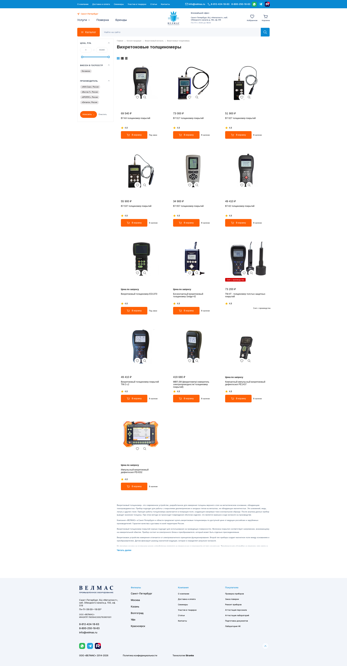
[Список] (122, 58)
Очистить (103, 114)
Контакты (165, 4)
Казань (135, 606)
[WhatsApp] (254, 4)
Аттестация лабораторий (237, 615)
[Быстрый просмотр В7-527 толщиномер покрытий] (249, 97)
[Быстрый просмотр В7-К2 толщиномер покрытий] (249, 185)
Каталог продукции (134, 41)
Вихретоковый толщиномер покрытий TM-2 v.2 (140, 383)
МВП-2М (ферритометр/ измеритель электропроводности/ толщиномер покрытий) (191, 384)
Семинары (119, 4)
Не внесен (86, 71)
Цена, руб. (86, 43)
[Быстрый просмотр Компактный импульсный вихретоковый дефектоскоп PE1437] (249, 361)
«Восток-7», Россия (90, 92)
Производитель (89, 81)
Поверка (102, 20)
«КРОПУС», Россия (90, 97)
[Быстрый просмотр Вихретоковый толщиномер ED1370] (145, 273)
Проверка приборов (234, 593)
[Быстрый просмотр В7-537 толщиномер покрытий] (145, 185)
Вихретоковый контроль (154, 41)
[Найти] (265, 32)
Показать (87, 114)
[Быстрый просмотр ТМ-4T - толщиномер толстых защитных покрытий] (251, 273)
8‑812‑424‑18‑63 (220, 4)
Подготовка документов (236, 621)
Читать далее (124, 550)
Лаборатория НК (233, 626)
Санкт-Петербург (141, 593)
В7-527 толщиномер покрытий (240, 118)
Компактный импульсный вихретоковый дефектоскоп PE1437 (245, 383)
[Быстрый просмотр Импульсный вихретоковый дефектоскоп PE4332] (145, 449)
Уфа (133, 619)
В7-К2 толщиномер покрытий (239, 206)
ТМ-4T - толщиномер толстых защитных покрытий (245, 295)
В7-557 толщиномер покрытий (188, 206)
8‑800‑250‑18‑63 (240, 4)
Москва (135, 600)
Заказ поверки (232, 599)
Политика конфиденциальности (140, 655)
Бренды (121, 20)
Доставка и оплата (101, 4)
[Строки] (126, 58)
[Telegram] (260, 4)
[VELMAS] (173, 18)
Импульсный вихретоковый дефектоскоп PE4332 (135, 471)
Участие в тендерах (137, 4)
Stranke (190, 655)
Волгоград (137, 613)
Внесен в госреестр (91, 65)
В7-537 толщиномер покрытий (136, 206)
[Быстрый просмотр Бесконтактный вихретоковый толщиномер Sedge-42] (197, 273)
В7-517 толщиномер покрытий (188, 118)
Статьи (153, 4)
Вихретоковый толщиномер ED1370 (139, 294)
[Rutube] (267, 4)
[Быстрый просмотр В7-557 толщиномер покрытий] (197, 185)
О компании (82, 4)
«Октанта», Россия (89, 102)
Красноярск (138, 626)
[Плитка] (118, 58)
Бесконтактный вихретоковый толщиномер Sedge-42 (188, 295)
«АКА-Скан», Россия (90, 87)
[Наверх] (265, 646)
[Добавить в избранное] (137, 97)
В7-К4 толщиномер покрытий (135, 118)
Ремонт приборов (233, 604)
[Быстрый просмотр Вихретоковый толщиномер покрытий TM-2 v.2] (145, 361)
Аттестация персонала (236, 610)
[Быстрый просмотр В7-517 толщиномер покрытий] (197, 97)
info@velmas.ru (197, 4)
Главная (120, 41)
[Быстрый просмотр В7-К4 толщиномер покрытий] (145, 97)
